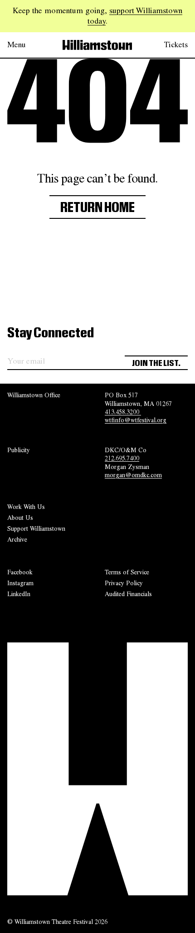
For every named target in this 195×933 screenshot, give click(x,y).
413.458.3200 (123, 411)
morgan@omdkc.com (133, 475)
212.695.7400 (122, 458)
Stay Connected (50, 333)
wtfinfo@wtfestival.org (135, 420)
